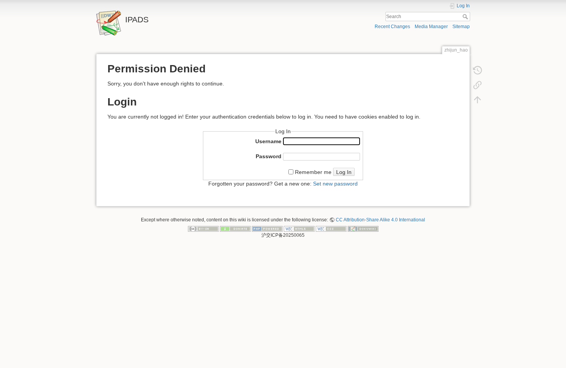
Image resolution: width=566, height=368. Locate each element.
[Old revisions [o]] (477, 70)
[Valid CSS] (331, 228)
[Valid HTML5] (299, 228)
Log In (344, 172)
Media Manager (431, 26)
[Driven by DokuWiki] (363, 228)
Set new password (335, 184)
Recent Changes (392, 26)
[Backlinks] (477, 84)
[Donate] (235, 228)
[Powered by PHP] (267, 228)
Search (466, 16)
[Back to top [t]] (477, 99)
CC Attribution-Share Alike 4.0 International (380, 219)
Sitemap (461, 26)
